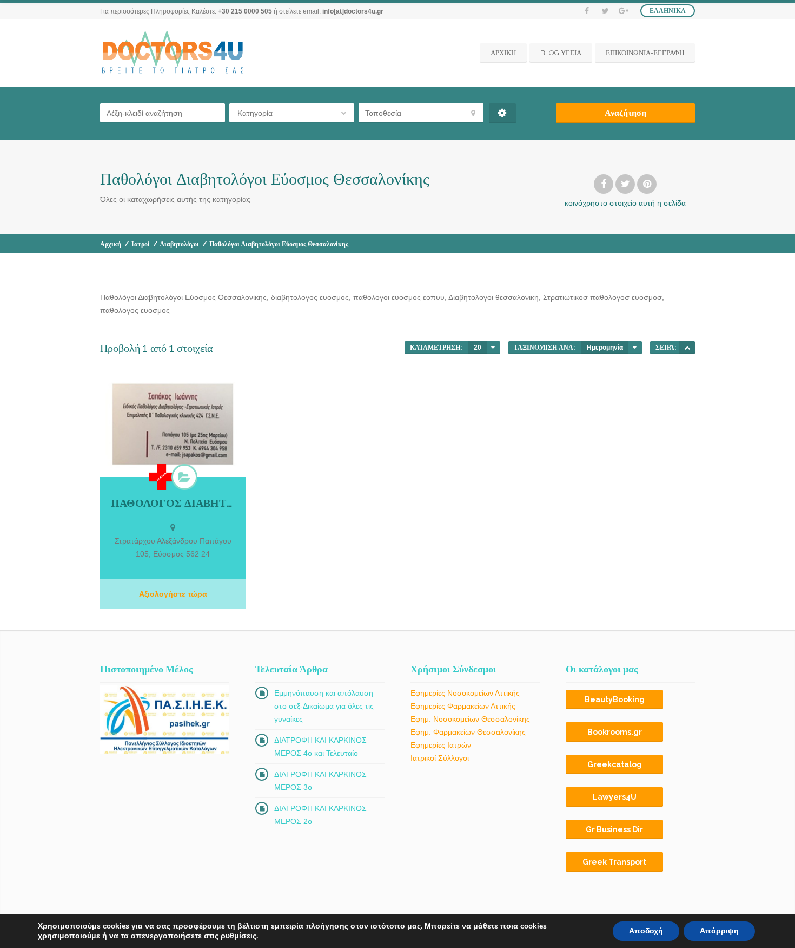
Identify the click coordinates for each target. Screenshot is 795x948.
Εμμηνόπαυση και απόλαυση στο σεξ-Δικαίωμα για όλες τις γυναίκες (324, 706)
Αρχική (110, 244)
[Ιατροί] (162, 477)
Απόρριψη (719, 931)
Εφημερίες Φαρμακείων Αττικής (462, 706)
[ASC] (687, 347)
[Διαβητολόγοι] (184, 477)
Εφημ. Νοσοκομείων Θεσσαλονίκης (470, 719)
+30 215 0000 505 (245, 11)
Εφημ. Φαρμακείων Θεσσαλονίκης (468, 732)
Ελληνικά (668, 11)
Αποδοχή (646, 931)
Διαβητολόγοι (179, 244)
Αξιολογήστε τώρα (173, 594)
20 (477, 347)
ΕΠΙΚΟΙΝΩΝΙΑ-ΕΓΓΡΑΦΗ (645, 53)
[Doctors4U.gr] (174, 53)
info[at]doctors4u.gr (352, 11)
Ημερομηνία (605, 347)
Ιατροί (140, 244)
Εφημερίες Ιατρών (440, 745)
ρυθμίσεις (238, 936)
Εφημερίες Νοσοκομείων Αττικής (465, 693)
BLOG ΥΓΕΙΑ (560, 53)
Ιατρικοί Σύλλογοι (439, 758)
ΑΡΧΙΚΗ (503, 53)
